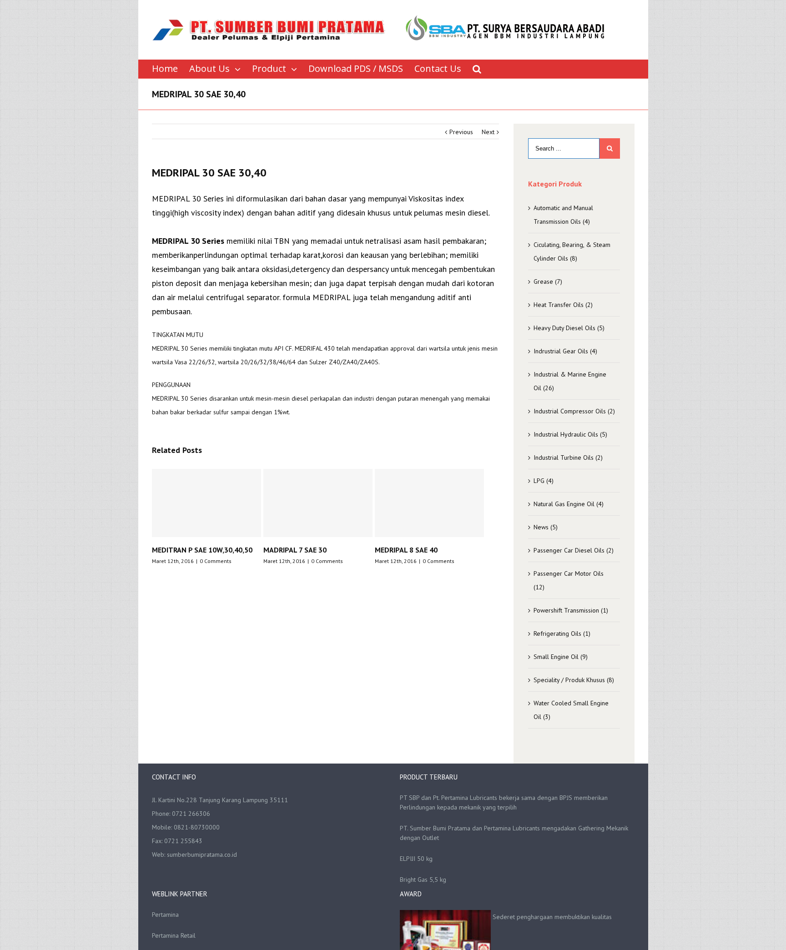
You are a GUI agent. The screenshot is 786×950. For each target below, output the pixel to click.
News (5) (546, 527)
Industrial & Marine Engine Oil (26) (570, 381)
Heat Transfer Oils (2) (563, 305)
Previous (461, 132)
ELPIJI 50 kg (416, 858)
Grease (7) (548, 281)
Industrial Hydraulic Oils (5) (570, 434)
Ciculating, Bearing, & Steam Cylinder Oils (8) (572, 251)
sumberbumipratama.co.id (202, 854)
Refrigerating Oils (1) (562, 633)
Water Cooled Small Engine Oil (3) (571, 710)
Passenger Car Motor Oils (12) (569, 580)
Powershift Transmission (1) (571, 610)
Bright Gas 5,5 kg (423, 879)
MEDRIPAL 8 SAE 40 (298, 549)
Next (488, 132)
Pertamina (165, 914)
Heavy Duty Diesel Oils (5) (569, 328)
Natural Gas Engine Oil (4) (569, 504)
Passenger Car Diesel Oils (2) (574, 550)
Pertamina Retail (174, 935)
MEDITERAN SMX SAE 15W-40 (427, 549)
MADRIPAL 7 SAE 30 (187, 549)
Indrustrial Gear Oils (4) (565, 351)
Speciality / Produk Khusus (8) (574, 680)
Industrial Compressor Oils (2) (574, 411)
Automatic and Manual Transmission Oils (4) (563, 215)
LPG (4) (544, 481)
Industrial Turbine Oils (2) (568, 457)
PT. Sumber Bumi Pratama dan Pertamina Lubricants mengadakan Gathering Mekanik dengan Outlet (514, 833)
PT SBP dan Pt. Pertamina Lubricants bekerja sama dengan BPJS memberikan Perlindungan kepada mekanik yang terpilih (504, 802)
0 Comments (220, 561)
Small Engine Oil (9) (561, 657)
